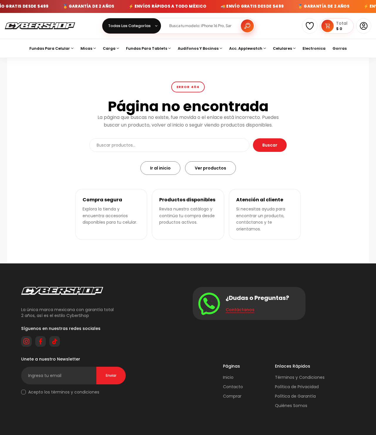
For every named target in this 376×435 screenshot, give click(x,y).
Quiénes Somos (291, 406)
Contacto (233, 387)
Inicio (228, 377)
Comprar (232, 396)
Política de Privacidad (297, 387)
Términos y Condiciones (300, 377)
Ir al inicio (160, 168)
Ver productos (210, 168)
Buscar (269, 145)
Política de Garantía (295, 396)
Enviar (111, 375)
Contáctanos (240, 310)
